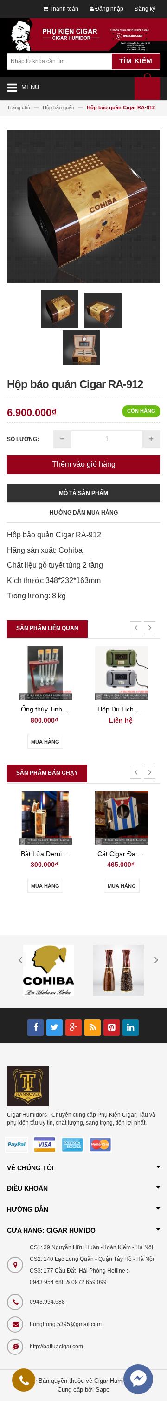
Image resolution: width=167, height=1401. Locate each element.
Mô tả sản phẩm (83, 493)
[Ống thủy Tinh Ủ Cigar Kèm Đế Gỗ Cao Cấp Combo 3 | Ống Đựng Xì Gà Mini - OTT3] (45, 672)
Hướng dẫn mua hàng (84, 512)
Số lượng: (23, 439)
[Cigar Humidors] (28, 1086)
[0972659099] (24, 1382)
